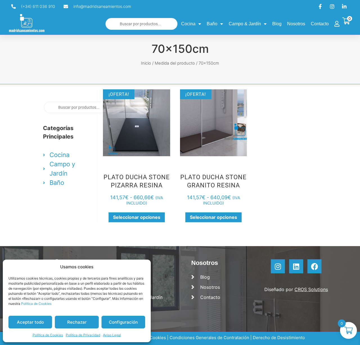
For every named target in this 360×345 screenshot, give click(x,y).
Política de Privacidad (83, 335)
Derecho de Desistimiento (279, 337)
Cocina (188, 23)
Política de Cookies (36, 303)
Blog (277, 23)
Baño (212, 23)
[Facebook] (314, 266)
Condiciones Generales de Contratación (209, 337)
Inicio (146, 63)
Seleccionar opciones (136, 217)
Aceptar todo (30, 322)
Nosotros (296, 23)
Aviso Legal (112, 335)
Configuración (123, 322)
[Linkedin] (296, 266)
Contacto (320, 23)
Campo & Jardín (245, 23)
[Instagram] (278, 266)
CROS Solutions (311, 289)
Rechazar (77, 322)
